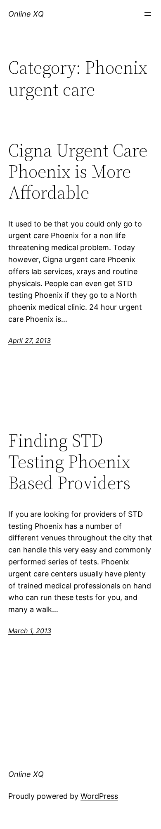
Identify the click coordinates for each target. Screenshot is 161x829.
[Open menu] (148, 14)
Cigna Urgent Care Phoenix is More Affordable (77, 171)
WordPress (99, 796)
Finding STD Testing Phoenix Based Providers (69, 461)
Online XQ (26, 14)
